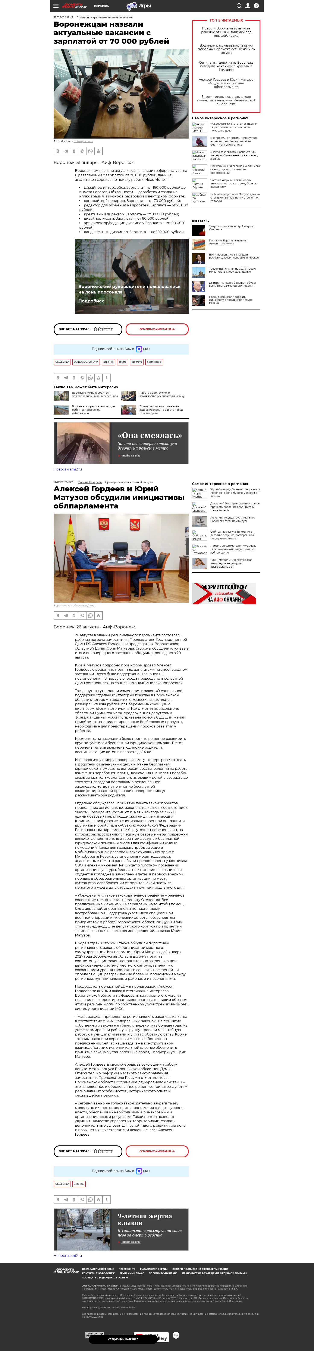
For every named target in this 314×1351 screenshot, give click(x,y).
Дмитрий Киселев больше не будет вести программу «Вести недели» (232, 284)
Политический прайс (163, 1273)
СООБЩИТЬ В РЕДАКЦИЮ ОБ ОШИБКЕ (105, 1277)
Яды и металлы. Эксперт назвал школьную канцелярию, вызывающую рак (231, 563)
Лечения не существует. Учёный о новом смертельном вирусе (232, 519)
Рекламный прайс (132, 1273)
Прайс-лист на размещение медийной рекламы (214, 1273)
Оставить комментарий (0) (157, 329)
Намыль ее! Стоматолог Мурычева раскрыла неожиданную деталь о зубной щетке (233, 549)
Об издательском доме (98, 1269)
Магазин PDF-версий (153, 1269)
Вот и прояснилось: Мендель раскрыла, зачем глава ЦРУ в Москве (234, 256)
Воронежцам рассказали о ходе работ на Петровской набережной (93, 410)
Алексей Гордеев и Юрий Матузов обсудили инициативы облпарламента (226, 83)
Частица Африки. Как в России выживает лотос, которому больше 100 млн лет (233, 183)
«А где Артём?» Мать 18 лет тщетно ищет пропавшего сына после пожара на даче (233, 127)
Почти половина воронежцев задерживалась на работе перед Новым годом (161, 410)
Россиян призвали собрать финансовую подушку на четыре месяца (230, 299)
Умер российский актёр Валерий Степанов (231, 228)
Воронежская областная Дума (74, 605)
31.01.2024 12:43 (63, 17)
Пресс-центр (127, 1269)
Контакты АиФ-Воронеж (98, 1273)
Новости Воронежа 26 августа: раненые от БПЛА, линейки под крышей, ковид (226, 32)
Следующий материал (123, 1339)
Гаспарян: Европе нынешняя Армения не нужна (228, 242)
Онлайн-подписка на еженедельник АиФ (200, 1269)
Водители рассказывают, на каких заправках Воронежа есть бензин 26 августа (226, 49)
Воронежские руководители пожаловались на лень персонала (129, 289)
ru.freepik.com (83, 141)
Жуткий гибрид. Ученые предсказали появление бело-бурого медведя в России (235, 493)
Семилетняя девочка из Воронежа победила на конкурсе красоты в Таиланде (226, 66)
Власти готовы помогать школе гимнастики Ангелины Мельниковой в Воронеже (226, 100)
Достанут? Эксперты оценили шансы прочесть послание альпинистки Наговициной (235, 507)
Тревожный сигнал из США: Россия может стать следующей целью (233, 270)
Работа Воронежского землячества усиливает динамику (162, 394)
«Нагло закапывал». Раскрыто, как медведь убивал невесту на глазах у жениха (234, 155)
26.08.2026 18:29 (64, 482)
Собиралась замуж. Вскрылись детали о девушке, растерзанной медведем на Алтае (232, 535)
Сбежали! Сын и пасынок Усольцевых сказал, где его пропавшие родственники (235, 169)
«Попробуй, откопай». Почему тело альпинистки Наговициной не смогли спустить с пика (234, 141)
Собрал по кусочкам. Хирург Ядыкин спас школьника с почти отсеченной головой (235, 198)
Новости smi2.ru (68, 469)
